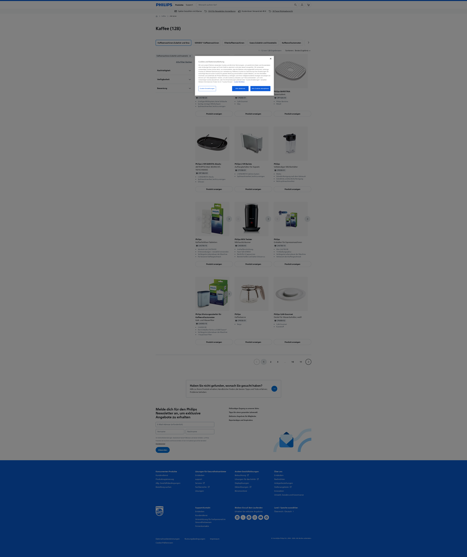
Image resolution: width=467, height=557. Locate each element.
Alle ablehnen (240, 88)
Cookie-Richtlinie (239, 82)
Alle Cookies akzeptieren (260, 88)
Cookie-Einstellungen (207, 88)
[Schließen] (270, 58)
